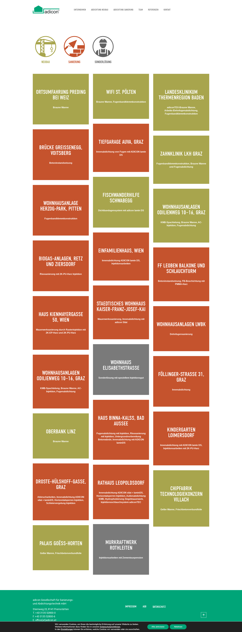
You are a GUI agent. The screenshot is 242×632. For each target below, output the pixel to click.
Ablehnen (178, 626)
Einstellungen (67, 629)
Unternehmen (80, 9)
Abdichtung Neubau (99, 9)
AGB (144, 606)
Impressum (130, 606)
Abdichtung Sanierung (123, 9)
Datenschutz (159, 606)
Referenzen (153, 9)
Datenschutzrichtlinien (110, 626)
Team (141, 9)
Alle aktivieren (158, 626)
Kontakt (167, 9)
